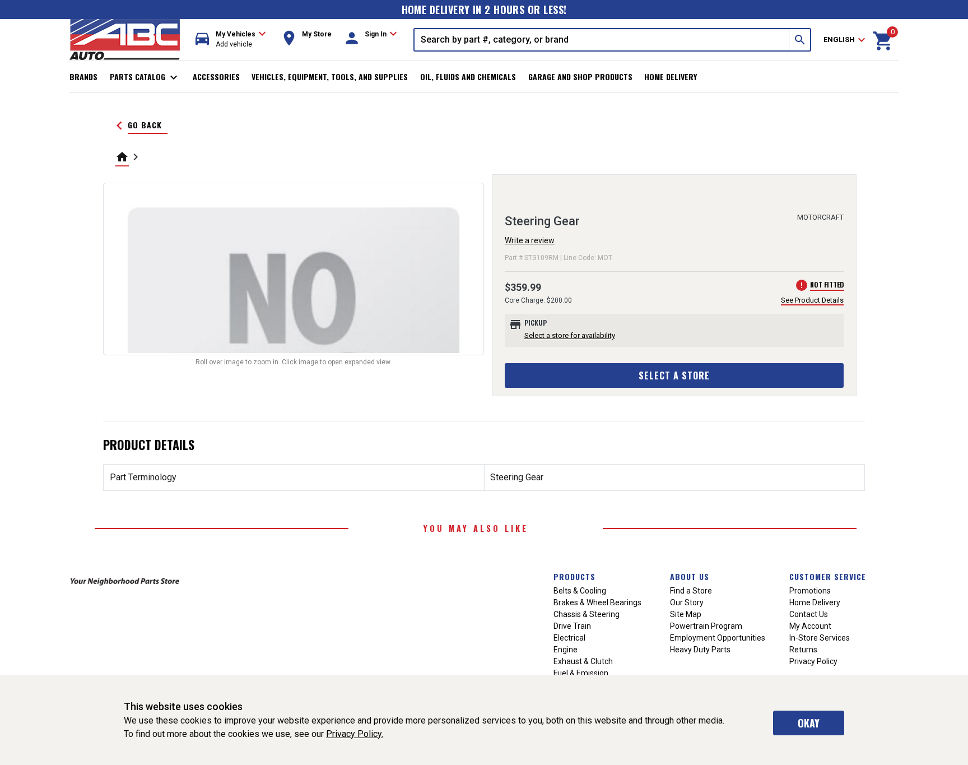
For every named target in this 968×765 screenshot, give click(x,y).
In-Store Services (819, 637)
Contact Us (808, 614)
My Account (810, 626)
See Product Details (812, 300)
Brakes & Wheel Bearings (597, 602)
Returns (803, 649)
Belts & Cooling (579, 590)
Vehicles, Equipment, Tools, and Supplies (330, 76)
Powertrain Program (706, 626)
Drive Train (572, 626)
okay (809, 723)
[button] (231, 39)
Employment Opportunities (717, 637)
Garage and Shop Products (580, 76)
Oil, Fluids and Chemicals (468, 76)
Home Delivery (670, 76)
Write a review (530, 240)
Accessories (216, 76)
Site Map (685, 614)
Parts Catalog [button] (145, 77)
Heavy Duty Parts (700, 649)
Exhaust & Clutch (583, 661)
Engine (565, 649)
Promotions (810, 590)
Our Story (687, 602)
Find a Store (691, 590)
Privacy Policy (813, 661)
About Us (689, 576)
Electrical (569, 637)
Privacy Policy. (354, 734)
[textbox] (602, 39)
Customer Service (827, 576)
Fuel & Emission (580, 673)
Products (574, 576)
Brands (83, 76)
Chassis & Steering (586, 614)
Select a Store (674, 375)
